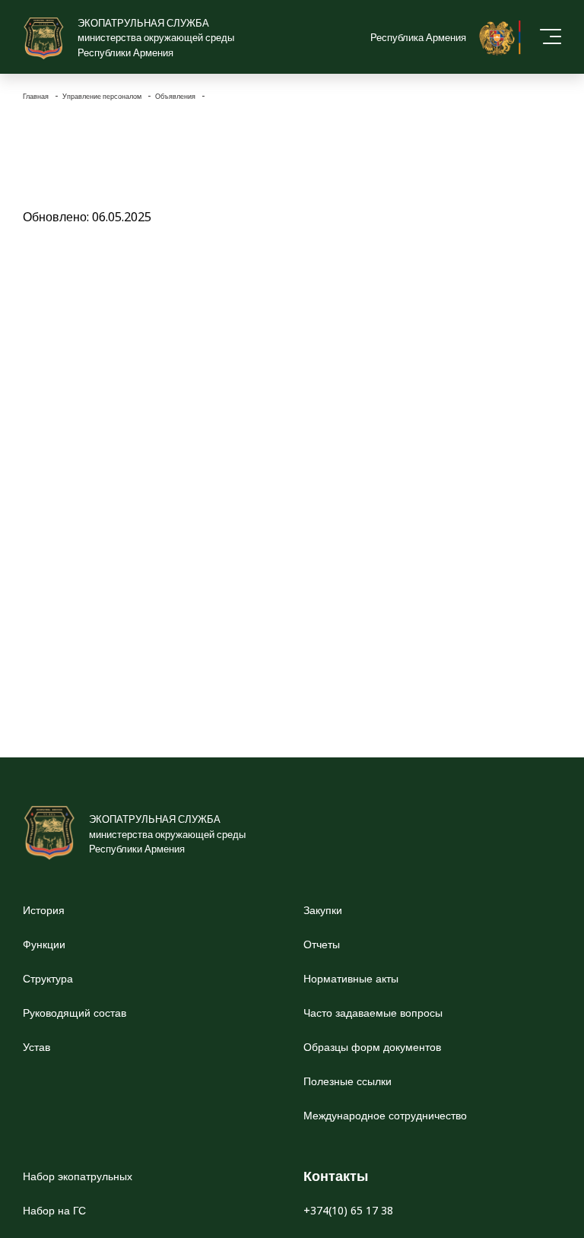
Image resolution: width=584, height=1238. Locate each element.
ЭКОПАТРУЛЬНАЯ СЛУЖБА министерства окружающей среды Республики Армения (156, 37)
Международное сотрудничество (385, 1115)
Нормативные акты (350, 978)
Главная (36, 96)
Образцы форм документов (372, 1047)
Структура (48, 978)
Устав (36, 1047)
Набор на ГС (54, 1210)
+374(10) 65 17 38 (348, 1210)
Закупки (322, 910)
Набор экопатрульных (77, 1176)
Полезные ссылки (347, 1081)
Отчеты (321, 944)
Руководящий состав (74, 1012)
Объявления (176, 96)
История (44, 910)
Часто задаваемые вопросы (373, 1012)
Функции (44, 944)
